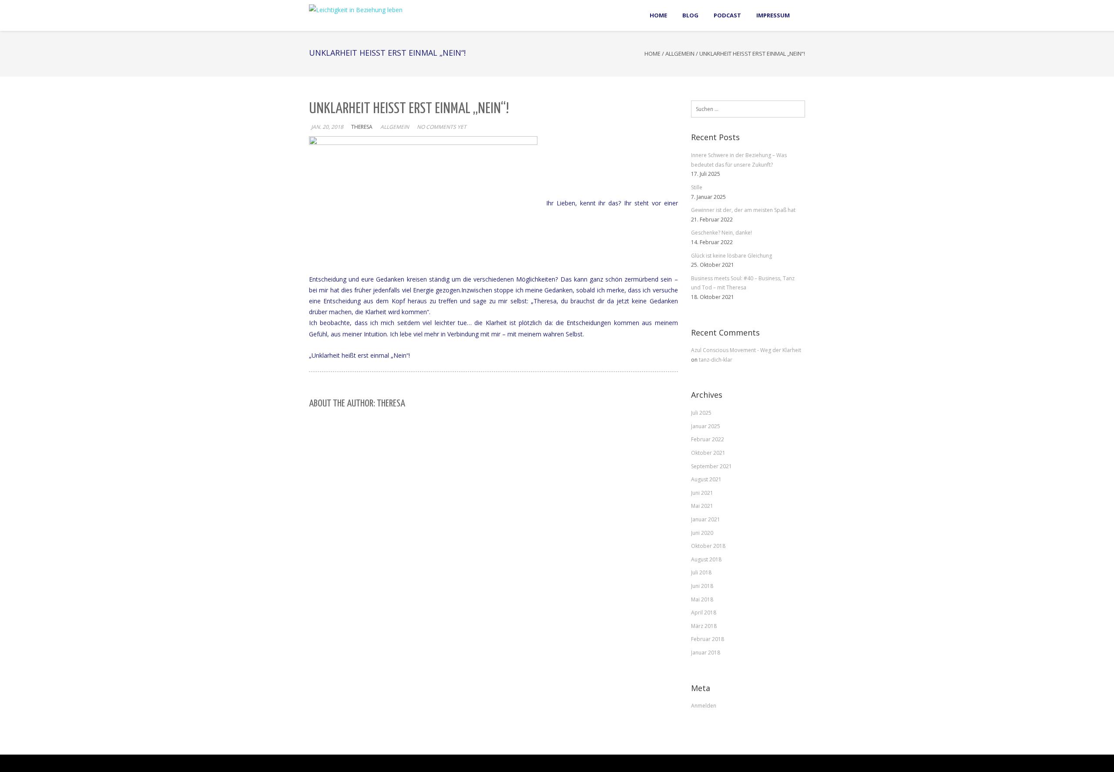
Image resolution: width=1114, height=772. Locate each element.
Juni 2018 (702, 586)
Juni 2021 (702, 493)
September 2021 (711, 466)
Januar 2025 (705, 426)
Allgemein (680, 53)
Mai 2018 (702, 599)
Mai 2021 (702, 506)
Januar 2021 (705, 519)
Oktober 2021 (708, 452)
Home (652, 53)
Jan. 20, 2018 (327, 127)
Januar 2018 (705, 652)
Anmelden (703, 705)
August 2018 (706, 559)
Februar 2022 (707, 439)
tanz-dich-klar (715, 359)
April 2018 (703, 612)
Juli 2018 (701, 572)
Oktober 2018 (708, 546)
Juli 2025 (701, 412)
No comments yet (441, 127)
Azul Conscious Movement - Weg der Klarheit (746, 350)
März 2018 (704, 626)
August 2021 (706, 479)
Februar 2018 (707, 639)
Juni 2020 (702, 533)
